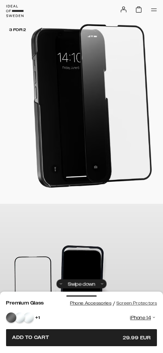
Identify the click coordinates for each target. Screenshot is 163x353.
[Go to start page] (15, 11)
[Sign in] (123, 9)
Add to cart (81, 338)
